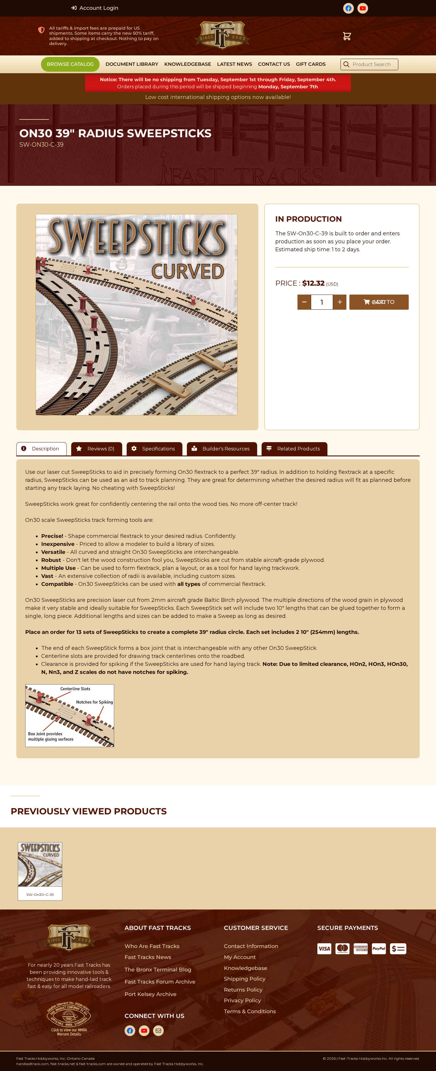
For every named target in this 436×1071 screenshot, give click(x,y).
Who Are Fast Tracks (152, 946)
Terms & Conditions (250, 1011)
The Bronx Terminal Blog (158, 969)
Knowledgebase (245, 968)
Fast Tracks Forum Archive (160, 982)
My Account (240, 957)
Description (45, 449)
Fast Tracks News (148, 957)
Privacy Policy (242, 1000)
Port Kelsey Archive (150, 994)
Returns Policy (243, 990)
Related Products (298, 449)
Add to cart (383, 302)
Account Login (98, 8)
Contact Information (251, 946)
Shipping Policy (245, 979)
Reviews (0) (100, 449)
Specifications (158, 449)
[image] (137, 314)
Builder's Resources (225, 449)
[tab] (43, 448)
